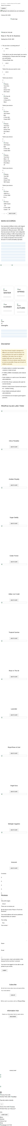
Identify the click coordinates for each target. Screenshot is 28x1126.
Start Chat (4, 1114)
